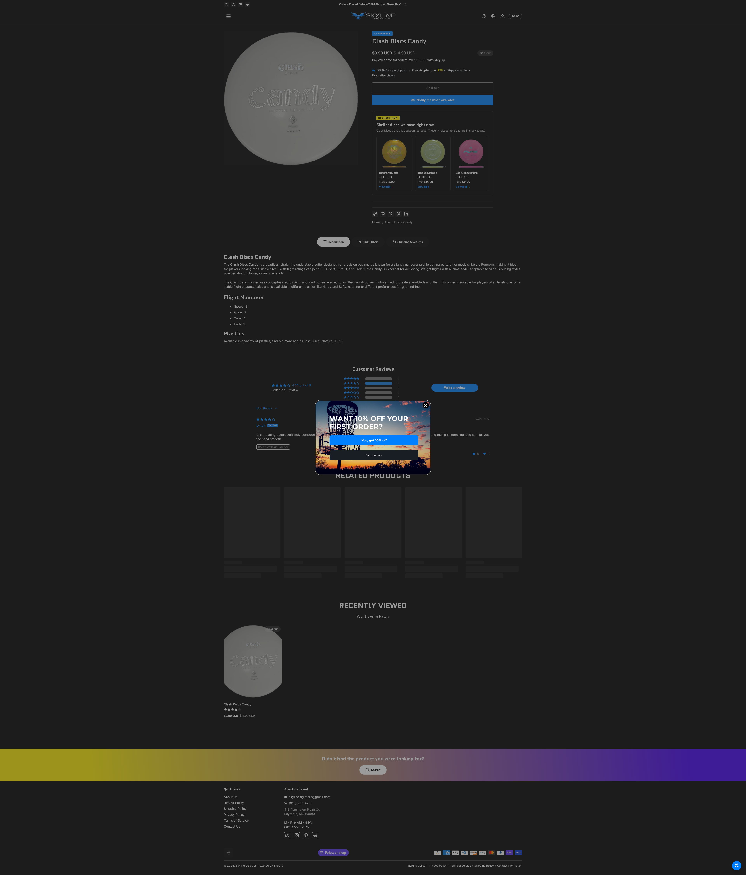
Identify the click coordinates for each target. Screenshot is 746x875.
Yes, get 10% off (374, 440)
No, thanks (374, 455)
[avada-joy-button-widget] (736, 865)
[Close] (425, 405)
